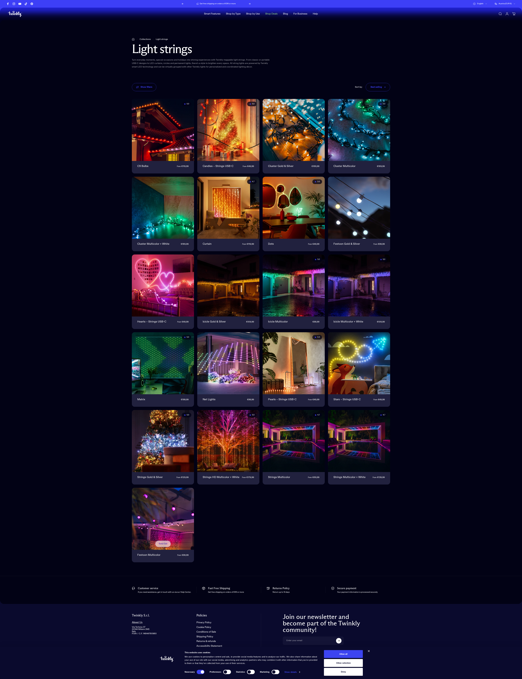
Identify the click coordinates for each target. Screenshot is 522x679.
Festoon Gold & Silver (346, 244)
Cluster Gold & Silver (280, 166)
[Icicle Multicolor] (294, 285)
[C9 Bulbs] (163, 130)
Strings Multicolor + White (349, 477)
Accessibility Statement (209, 646)
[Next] (250, 4)
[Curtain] (228, 208)
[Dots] (294, 208)
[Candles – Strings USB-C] (228, 130)
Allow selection (343, 663)
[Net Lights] (228, 363)
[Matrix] (163, 363)
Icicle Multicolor (278, 321)
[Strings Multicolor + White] (359, 441)
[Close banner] (369, 651)
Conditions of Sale (206, 632)
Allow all (343, 654)
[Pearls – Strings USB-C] (294, 363)
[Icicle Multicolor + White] (359, 285)
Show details (290, 672)
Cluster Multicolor (344, 166)
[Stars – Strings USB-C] (359, 363)
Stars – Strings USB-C (347, 399)
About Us (137, 622)
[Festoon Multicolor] (163, 519)
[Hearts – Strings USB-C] (163, 285)
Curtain (207, 244)
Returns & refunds (206, 641)
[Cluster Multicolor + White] (163, 208)
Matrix (141, 399)
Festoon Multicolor (148, 555)
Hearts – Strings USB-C (151, 321)
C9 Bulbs (142, 166)
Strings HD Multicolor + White (221, 477)
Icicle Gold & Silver (214, 321)
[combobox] (480, 4)
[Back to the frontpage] (133, 39)
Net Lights (209, 399)
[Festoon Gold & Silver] (359, 208)
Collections (145, 39)
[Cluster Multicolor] (359, 130)
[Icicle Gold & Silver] (228, 285)
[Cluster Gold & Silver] (294, 130)
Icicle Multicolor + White (348, 321)
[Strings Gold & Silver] (163, 441)
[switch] (227, 672)
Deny (343, 672)
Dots (271, 244)
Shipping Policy (204, 636)
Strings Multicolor (279, 477)
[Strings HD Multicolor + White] (228, 441)
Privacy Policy (203, 622)
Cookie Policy (203, 627)
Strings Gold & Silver (150, 477)
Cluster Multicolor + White (153, 244)
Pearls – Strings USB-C (282, 399)
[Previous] (183, 4)
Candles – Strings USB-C (218, 166)
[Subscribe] (338, 640)
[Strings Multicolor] (294, 441)
